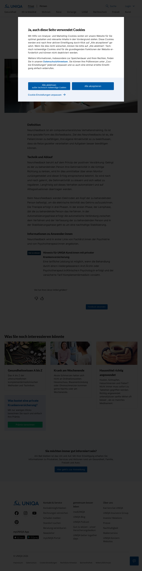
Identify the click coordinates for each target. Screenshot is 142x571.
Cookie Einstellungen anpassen (47, 95)
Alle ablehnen (49, 86)
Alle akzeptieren (93, 86)
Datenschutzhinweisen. (56, 61)
